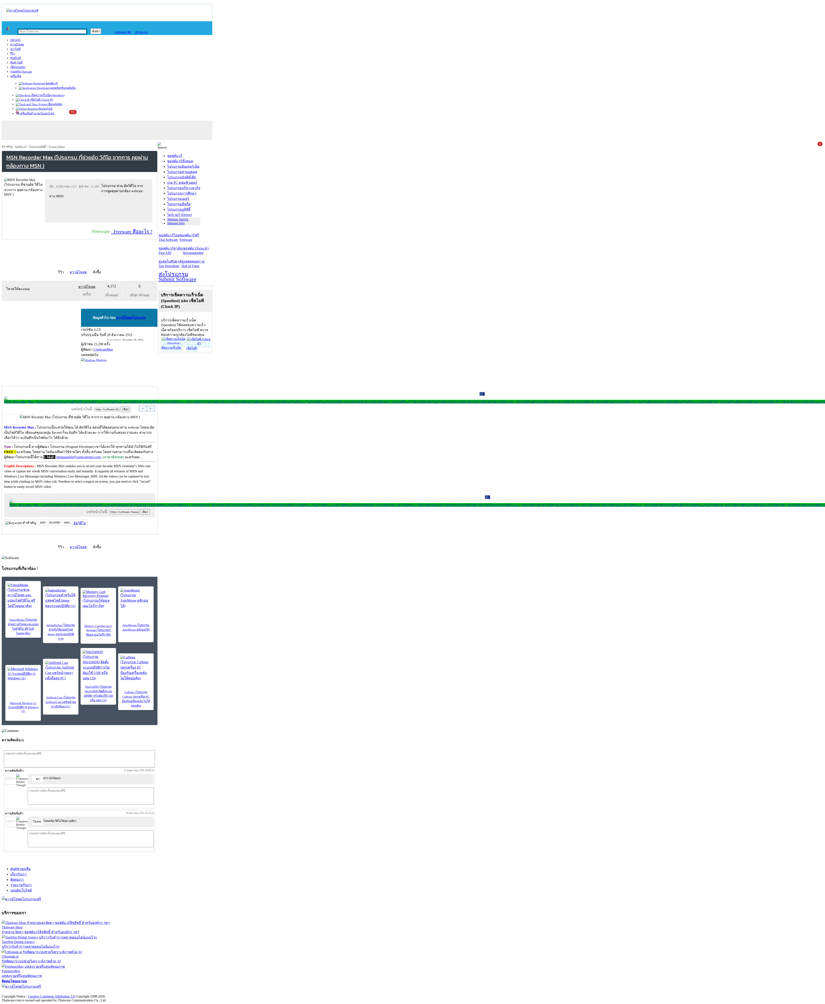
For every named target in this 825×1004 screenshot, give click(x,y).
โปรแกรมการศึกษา (181, 193)
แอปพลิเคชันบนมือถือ (62, 88)
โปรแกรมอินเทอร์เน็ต (183, 166)
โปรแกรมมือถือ (179, 204)
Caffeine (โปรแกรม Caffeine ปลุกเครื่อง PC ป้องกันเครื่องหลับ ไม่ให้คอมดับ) (136, 699)
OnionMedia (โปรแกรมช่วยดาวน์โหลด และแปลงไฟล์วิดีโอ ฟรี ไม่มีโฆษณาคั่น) (23, 626)
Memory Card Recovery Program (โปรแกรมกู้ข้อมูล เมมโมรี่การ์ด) (98, 630)
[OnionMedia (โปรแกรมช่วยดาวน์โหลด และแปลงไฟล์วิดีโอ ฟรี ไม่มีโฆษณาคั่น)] (23, 595)
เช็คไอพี (191, 348)
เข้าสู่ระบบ (140, 32)
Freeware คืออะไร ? (131, 231)
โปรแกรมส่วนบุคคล (182, 172)
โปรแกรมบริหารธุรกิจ (183, 188)
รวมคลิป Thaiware (21, 71)
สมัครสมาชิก (122, 32)
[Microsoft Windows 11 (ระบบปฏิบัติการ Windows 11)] (23, 673)
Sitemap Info (176, 223)
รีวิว (12, 53)
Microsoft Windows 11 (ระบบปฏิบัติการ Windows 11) (23, 707)
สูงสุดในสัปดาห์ (170, 264)
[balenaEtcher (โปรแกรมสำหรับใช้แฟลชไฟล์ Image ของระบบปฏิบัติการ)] (60, 598)
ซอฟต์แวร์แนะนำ (196, 250)
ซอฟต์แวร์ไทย (169, 237)
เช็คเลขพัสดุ (54, 104)
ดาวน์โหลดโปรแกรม (131, 317)
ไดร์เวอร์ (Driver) (179, 215)
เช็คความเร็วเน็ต (171, 347)
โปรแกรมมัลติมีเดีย (181, 177)
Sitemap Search (177, 219)
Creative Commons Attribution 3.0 (51, 996)
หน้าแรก (15, 40)
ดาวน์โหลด (17, 44)
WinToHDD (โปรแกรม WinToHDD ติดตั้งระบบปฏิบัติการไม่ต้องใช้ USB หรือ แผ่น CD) (98, 693)
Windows (101, 360)
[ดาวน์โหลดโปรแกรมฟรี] (22, 10)
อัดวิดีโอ (79, 523)
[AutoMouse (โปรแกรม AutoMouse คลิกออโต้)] (135, 598)
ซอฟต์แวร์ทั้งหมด (180, 161)
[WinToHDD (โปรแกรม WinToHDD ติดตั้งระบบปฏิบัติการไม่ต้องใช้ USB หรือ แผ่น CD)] (98, 665)
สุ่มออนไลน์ (45, 108)
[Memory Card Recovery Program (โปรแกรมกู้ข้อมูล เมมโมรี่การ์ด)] (98, 599)
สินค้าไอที (16, 62)
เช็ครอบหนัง (17, 67)
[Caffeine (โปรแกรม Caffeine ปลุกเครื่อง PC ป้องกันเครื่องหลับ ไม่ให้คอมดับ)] (135, 668)
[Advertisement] (99, 210)
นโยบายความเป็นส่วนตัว (56, 992)
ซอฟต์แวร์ (51, 83)
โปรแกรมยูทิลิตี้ (37, 146)
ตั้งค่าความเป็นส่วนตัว (18, 992)
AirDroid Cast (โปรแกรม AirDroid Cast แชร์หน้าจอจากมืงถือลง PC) (60, 702)
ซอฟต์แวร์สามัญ (171, 250)
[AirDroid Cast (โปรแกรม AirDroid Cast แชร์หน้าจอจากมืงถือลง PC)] (60, 671)
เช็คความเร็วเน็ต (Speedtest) (47, 95)
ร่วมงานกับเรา (21, 885)
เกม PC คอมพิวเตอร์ (182, 182)
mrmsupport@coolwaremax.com (78, 457)
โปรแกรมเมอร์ (178, 199)
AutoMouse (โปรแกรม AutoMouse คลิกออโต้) (136, 627)
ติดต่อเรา (17, 879)
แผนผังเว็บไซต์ (21, 890)
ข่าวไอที (15, 49)
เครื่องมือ (15, 76)
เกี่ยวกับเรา (18, 874)
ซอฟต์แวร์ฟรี (189, 237)
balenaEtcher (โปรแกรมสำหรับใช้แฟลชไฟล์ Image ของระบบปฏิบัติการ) (61, 632)
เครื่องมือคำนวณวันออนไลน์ (36, 113)
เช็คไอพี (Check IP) (41, 99)
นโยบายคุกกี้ (88, 992)
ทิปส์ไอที (15, 58)
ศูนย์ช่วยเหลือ (20, 869)
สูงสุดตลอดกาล (193, 264)
